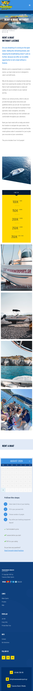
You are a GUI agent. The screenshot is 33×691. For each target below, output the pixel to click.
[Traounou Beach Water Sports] (6, 5)
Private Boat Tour (6, 625)
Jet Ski (3, 619)
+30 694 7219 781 (18, 672)
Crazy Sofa (4, 622)
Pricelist (4, 602)
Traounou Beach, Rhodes (18, 686)
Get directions (5, 642)
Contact (4, 639)
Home (7, 16)
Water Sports (5, 598)
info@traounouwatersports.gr (18, 679)
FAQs (3, 605)
